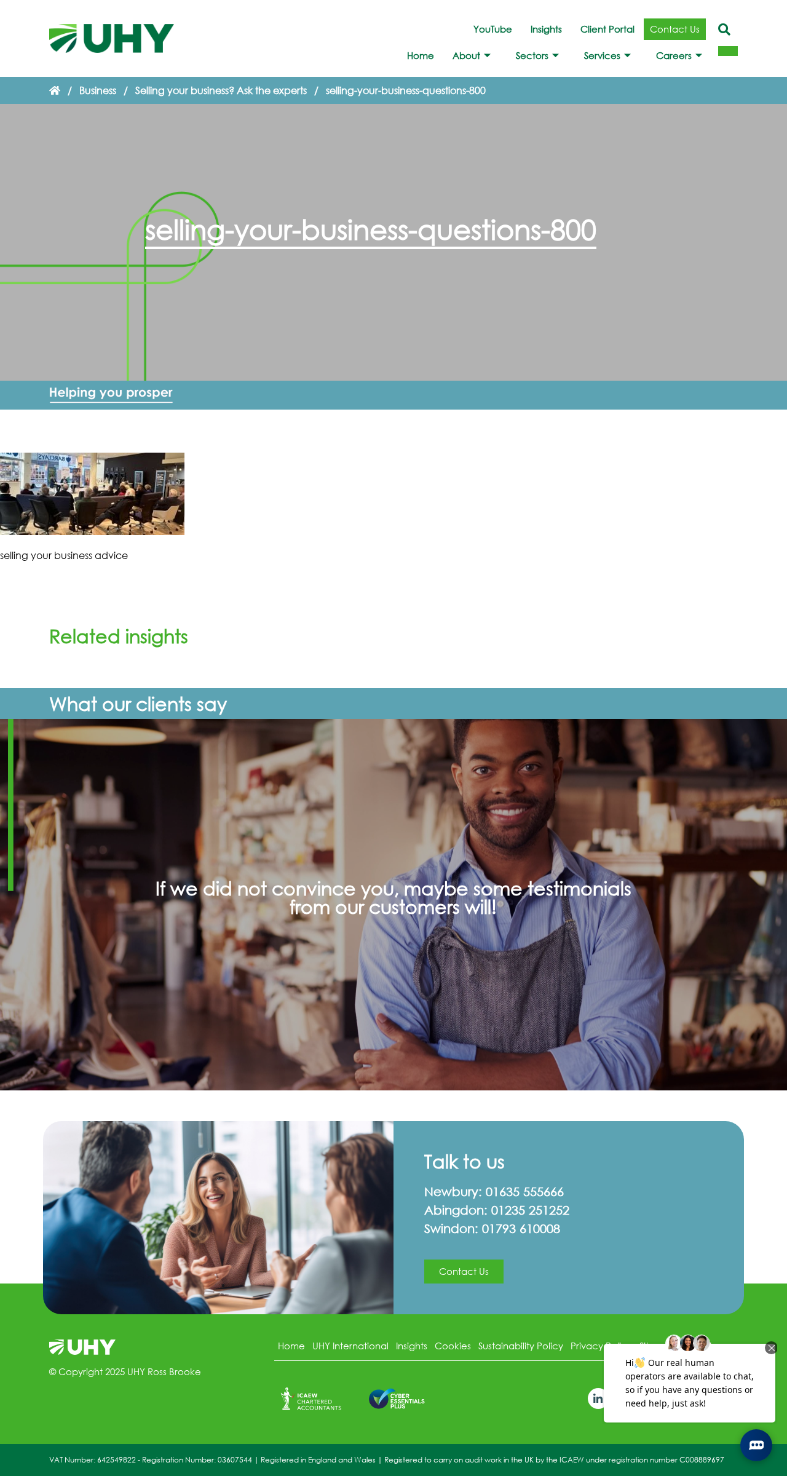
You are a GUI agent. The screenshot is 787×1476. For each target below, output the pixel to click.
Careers (674, 55)
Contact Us (675, 29)
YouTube (492, 29)
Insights (546, 29)
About (466, 55)
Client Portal (607, 29)
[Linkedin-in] (598, 1398)
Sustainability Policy (520, 1345)
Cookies (453, 1345)
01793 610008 (521, 1228)
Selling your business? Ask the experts (221, 90)
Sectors (532, 55)
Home (420, 55)
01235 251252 (530, 1210)
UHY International (350, 1345)
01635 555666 (525, 1191)
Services (602, 55)
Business (97, 90)
